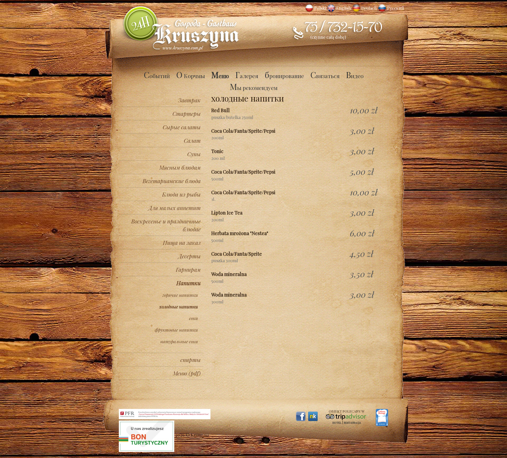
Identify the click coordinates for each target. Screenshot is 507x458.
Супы (194, 154)
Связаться (325, 75)
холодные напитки (178, 306)
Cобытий (157, 75)
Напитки (188, 283)
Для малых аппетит (174, 207)
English (343, 8)
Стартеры (186, 113)
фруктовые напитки (176, 330)
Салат (192, 140)
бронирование (284, 75)
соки (193, 318)
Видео (355, 75)
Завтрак (189, 100)
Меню (220, 75)
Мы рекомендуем (254, 87)
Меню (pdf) (187, 373)
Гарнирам (188, 269)
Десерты (189, 256)
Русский (395, 8)
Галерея (246, 75)
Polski (320, 8)
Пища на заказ (182, 242)
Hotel (336, 422)
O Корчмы (190, 75)
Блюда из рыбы (181, 194)
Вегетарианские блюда (172, 180)
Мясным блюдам (180, 167)
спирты (190, 359)
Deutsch (369, 8)
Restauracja (352, 422)
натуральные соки (179, 341)
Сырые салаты (182, 127)
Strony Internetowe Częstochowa (151, 454)
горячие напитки (180, 295)
